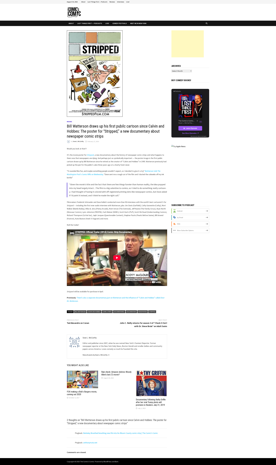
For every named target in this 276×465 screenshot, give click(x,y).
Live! (127, 2)
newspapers (142, 312)
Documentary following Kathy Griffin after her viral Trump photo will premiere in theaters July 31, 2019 (151, 402)
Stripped (90, 155)
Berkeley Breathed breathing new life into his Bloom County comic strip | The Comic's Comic (120, 433)
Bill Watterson (80, 312)
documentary (131, 312)
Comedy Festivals (119, 23)
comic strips (107, 312)
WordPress (107, 461)
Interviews (120, 2)
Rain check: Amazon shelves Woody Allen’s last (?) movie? (116, 373)
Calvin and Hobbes (94, 312)
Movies (69, 122)
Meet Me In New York (138, 23)
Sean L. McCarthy (78, 141)
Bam (116, 461)
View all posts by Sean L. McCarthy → (96, 355)
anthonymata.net (90, 442)
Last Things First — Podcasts (97, 2)
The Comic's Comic (87, 461)
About (83, 2)
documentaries (119, 312)
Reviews (112, 2)
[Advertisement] (187, 43)
